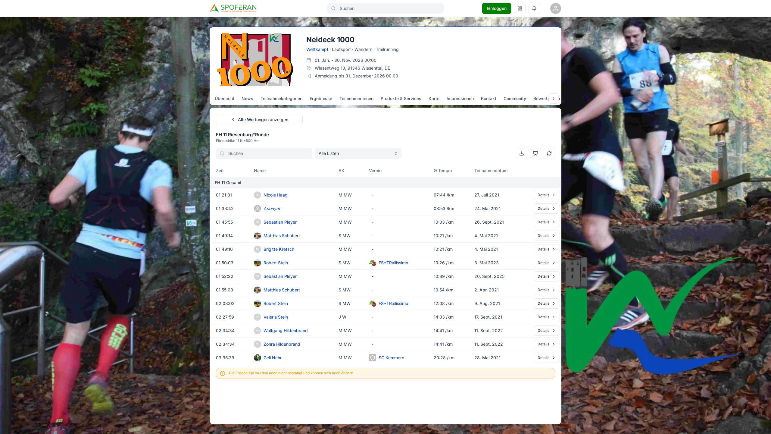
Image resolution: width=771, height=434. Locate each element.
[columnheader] (229, 170)
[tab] (224, 98)
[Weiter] (553, 98)
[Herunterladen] (521, 153)
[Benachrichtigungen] (534, 8)
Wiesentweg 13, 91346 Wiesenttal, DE (352, 68)
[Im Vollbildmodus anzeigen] (535, 153)
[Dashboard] (520, 8)
